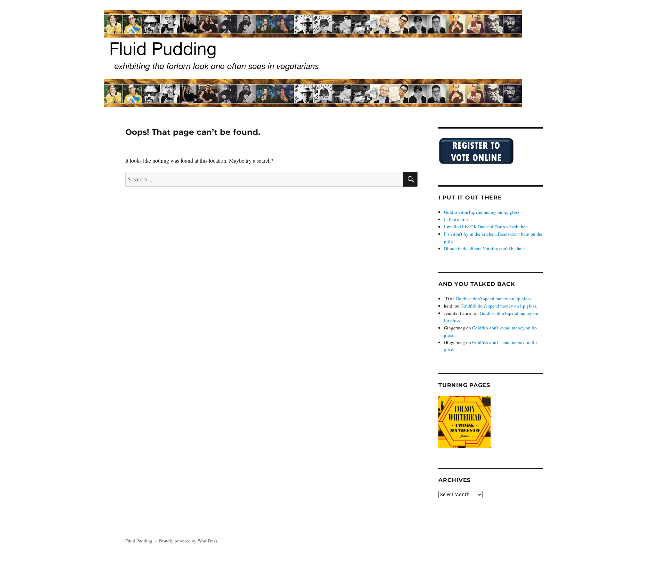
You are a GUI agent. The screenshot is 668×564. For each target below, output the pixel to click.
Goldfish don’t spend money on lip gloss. (482, 212)
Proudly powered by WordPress (188, 541)
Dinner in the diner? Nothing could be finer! (485, 248)
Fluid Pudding (138, 541)
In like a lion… (458, 219)
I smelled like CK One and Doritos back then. (486, 226)
